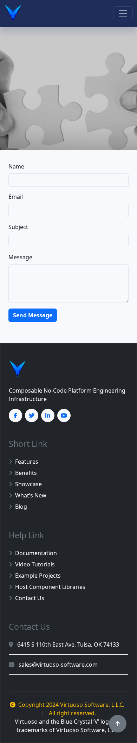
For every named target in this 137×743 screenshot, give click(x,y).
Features (26, 461)
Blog (21, 506)
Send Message (32, 315)
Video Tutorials (35, 564)
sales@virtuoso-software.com (57, 664)
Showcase (28, 484)
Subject (18, 227)
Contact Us (29, 598)
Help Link (26, 535)
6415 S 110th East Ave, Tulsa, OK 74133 (67, 644)
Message (20, 257)
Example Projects (38, 575)
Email (15, 197)
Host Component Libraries (50, 587)
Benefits (26, 473)
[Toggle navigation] (123, 13)
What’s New (30, 495)
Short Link (28, 443)
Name (16, 166)
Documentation (36, 553)
